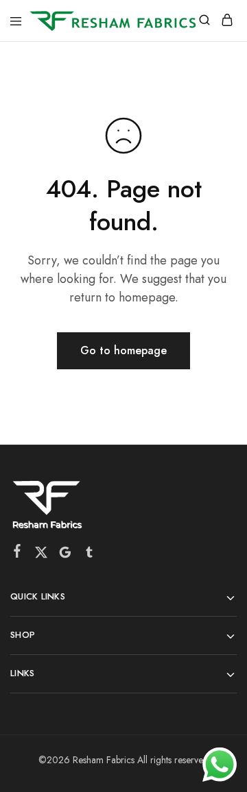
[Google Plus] (66, 555)
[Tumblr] (90, 555)
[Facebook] (17, 553)
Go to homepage (123, 350)
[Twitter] (42, 555)
